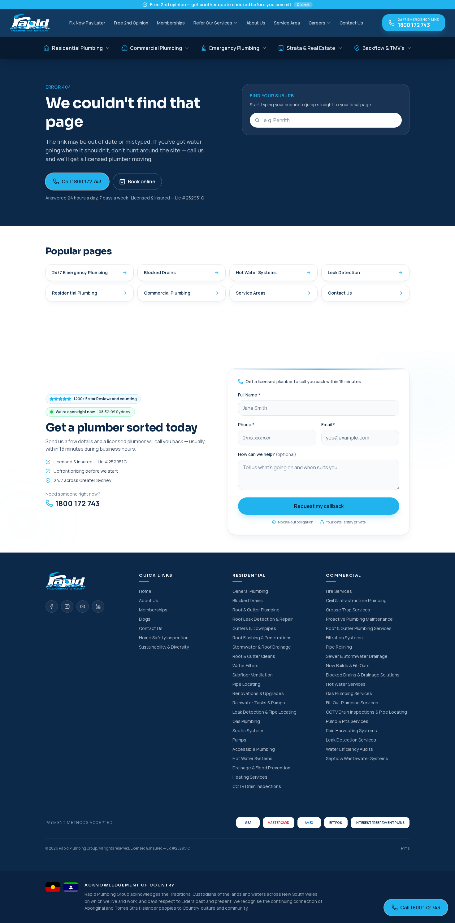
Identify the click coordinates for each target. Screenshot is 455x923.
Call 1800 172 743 (82, 181)
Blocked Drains (160, 272)
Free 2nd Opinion (131, 23)
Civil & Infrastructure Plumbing (356, 600)
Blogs (144, 619)
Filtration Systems (344, 638)
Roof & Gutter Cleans (253, 656)
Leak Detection (344, 272)
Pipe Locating (246, 684)
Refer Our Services (212, 23)
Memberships (171, 23)
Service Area (287, 23)
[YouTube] (82, 606)
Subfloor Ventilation (252, 675)
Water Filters (245, 665)
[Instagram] (67, 606)
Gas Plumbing (246, 721)
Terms (404, 848)
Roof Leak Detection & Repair (262, 619)
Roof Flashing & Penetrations (262, 638)
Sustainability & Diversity (164, 647)
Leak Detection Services (351, 740)
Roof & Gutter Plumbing (256, 610)
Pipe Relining (339, 647)
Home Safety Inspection (163, 638)
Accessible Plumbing (253, 749)
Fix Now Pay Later (87, 23)
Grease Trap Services (348, 610)
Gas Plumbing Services (349, 693)
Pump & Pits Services (347, 721)
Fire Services (339, 591)
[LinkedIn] (98, 606)
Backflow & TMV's (383, 48)
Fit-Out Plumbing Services (352, 703)
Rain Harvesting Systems (351, 730)
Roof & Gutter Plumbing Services (359, 628)
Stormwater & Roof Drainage (261, 647)
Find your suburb (272, 95)
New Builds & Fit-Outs (348, 665)
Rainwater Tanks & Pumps (258, 703)
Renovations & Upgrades (258, 693)
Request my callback (319, 506)
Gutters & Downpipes (254, 628)
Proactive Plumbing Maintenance (359, 619)
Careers (317, 23)
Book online (141, 181)
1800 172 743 (77, 503)
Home (145, 591)
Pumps (239, 740)
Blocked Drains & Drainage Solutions (363, 675)
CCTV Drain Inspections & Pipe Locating (366, 712)
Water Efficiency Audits (349, 749)
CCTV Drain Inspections (256, 786)
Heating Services (249, 777)
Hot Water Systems (256, 272)
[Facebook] (52, 606)
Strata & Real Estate (311, 48)
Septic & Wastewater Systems (357, 758)
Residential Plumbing (77, 48)
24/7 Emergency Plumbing (80, 272)
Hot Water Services (346, 684)
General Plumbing (250, 591)
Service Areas (251, 293)
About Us (255, 23)
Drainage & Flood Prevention (261, 768)
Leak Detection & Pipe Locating (264, 712)
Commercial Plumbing (156, 48)
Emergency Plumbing (234, 48)
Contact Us (351, 23)
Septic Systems (248, 730)
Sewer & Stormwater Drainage (357, 656)
